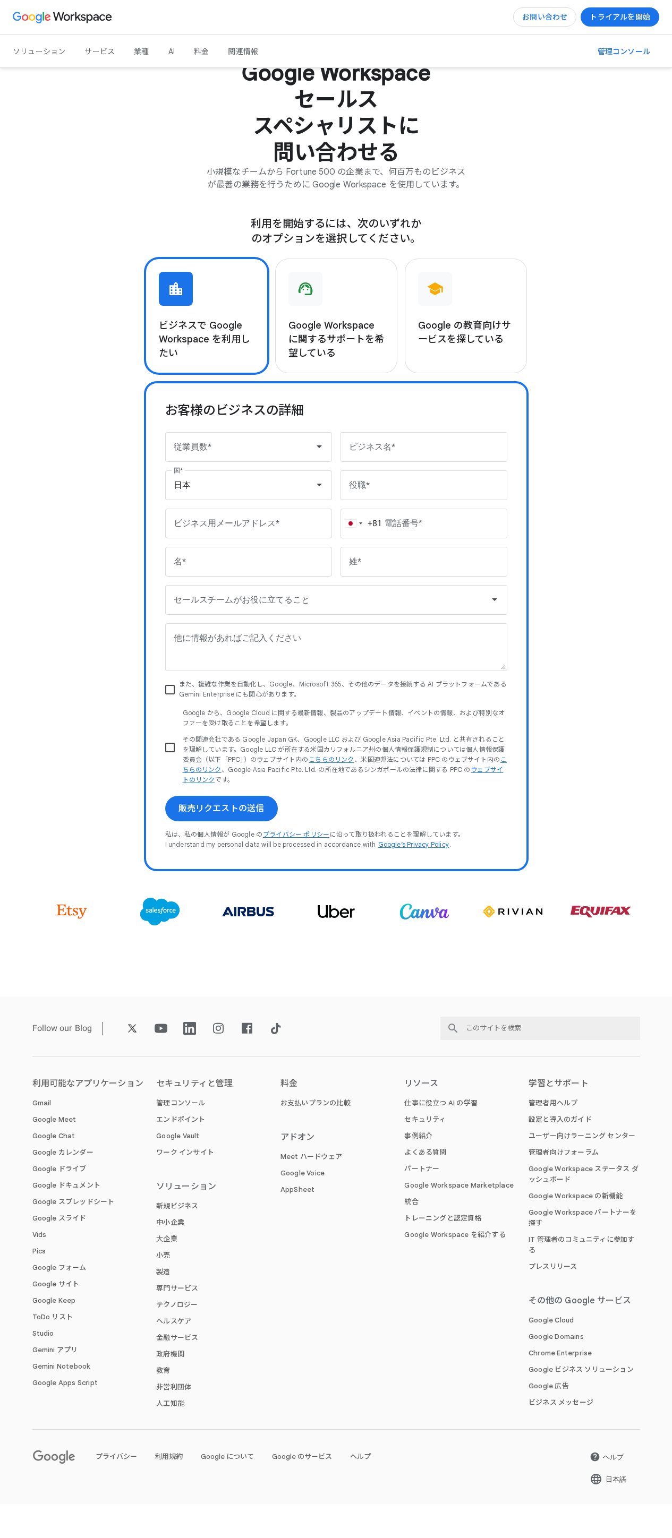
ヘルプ (360, 1456)
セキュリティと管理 (194, 1083)
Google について (227, 1456)
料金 (201, 51)
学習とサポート (559, 1083)
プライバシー (116, 1456)
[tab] (206, 316)
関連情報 (243, 51)
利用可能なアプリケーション (87, 1083)
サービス (99, 51)
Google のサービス (302, 1456)
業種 (141, 51)
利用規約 (169, 1456)
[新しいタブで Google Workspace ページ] (63, 17)
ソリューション (39, 51)
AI (171, 51)
